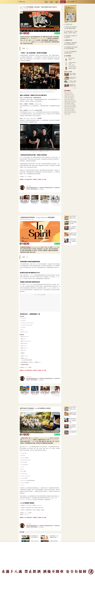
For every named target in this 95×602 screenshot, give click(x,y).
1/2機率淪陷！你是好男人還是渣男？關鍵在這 (34, 392)
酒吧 (68, 108)
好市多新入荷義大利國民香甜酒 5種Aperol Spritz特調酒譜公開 (72, 78)
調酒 (68, 106)
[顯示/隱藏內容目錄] (26, 48)
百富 (75, 101)
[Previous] (66, 14)
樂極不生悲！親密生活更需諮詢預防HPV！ (34, 201)
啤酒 (65, 92)
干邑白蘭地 (66, 94)
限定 (68, 110)
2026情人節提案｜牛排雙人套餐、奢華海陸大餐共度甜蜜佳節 (44, 392)
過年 (65, 108)
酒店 (70, 108)
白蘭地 (70, 101)
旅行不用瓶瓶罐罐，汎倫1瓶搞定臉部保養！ (45, 201)
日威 (68, 96)
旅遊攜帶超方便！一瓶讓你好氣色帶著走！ (72, 85)
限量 (70, 110)
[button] (75, 2)
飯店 (65, 112)
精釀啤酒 (68, 103)
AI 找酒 (68, 1)
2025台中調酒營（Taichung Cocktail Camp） (40, 438)
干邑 (71, 92)
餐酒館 (72, 112)
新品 (70, 94)
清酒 (71, 99)
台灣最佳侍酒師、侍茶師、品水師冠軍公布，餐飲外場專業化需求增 (55, 201)
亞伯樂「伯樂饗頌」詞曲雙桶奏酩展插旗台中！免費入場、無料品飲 (24, 201)
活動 (68, 99)
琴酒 (73, 99)
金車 (65, 110)
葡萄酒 (66, 106)
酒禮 (73, 108)
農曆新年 (74, 106)
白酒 (72, 101)
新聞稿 (66, 96)
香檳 (75, 112)
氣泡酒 (66, 99)
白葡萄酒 (66, 101)
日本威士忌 (72, 96)
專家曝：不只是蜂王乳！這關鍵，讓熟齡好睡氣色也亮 (72, 82)
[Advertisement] (40, 209)
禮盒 (65, 103)
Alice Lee (31, 8)
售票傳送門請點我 (24, 364)
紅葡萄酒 (72, 103)
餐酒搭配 (68, 112)
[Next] (75, 14)
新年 (72, 94)
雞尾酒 (73, 110)
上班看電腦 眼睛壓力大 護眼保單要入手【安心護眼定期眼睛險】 (55, 392)
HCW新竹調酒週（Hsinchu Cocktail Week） (38, 38)
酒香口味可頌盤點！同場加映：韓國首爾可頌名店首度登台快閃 (72, 74)
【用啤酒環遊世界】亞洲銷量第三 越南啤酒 (24, 392)
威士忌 (68, 92)
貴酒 (71, 106)
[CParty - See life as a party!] (22, 1)
